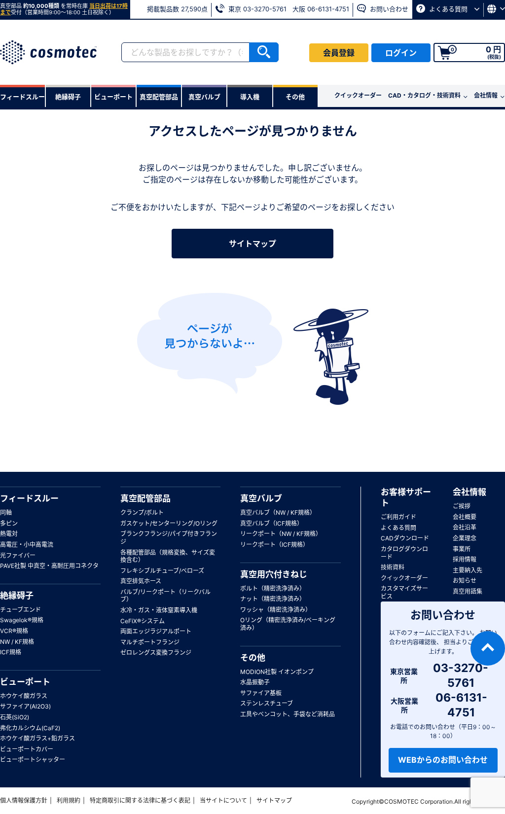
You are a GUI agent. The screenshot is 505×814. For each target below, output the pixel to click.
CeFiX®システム (142, 621)
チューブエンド (20, 609)
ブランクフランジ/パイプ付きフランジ (168, 537)
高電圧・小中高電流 (26, 544)
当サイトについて (223, 800)
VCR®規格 (14, 631)
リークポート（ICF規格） (274, 544)
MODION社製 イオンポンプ (277, 671)
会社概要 (464, 517)
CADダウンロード (405, 538)
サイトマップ (252, 243)
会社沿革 (464, 527)
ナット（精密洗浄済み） (272, 598)
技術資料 (392, 567)
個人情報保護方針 (23, 800)
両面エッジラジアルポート (155, 631)
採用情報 (464, 559)
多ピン (9, 523)
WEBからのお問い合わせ (443, 760)
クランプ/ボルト (142, 512)
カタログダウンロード (404, 553)
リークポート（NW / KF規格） (281, 533)
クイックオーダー (358, 95)
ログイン (401, 53)
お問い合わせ (388, 9)
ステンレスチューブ (266, 703)
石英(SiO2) (14, 717)
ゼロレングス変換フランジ (155, 652)
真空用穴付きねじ (273, 574)
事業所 (461, 549)
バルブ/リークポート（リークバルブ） (165, 595)
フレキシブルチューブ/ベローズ (162, 570)
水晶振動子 (255, 682)
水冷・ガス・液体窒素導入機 (158, 610)
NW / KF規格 (17, 641)
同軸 (6, 512)
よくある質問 (448, 9)
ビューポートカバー (26, 749)
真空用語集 (467, 591)
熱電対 (9, 533)
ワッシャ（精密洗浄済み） (275, 609)
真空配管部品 (145, 498)
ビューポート (25, 682)
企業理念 (464, 538)
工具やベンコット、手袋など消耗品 (287, 714)
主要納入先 (467, 570)
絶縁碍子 (17, 596)
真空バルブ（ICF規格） (271, 523)
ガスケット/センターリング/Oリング (168, 523)
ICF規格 (10, 652)
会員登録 (339, 53)
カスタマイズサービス (404, 592)
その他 (252, 658)
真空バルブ (261, 498)
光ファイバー (18, 555)
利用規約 (68, 800)
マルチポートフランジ (150, 642)
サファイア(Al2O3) (25, 706)
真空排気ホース (140, 581)
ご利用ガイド (398, 517)
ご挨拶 (461, 506)
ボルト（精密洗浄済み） (272, 588)
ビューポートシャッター (32, 759)
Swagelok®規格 (21, 620)
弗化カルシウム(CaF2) (30, 728)
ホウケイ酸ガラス (23, 696)
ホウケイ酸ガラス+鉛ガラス (37, 738)
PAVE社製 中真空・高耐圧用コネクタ (49, 565)
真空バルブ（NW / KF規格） (278, 512)
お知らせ (464, 580)
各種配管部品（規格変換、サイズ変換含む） (167, 556)
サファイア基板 (261, 693)
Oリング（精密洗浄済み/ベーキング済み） (287, 624)
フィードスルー (29, 498)
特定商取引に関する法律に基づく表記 (140, 800)
